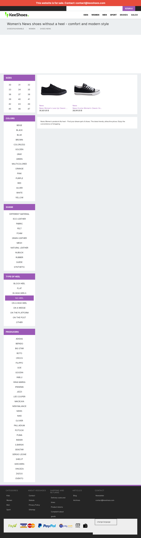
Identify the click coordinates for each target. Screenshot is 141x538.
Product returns (57, 507)
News (19, 411)
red (19, 183)
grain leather (19, 238)
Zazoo (19, 473)
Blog (75, 496)
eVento (19, 478)
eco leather (19, 219)
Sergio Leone (19, 454)
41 (29, 99)
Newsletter (100, 496)
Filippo (19, 363)
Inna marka (19, 382)
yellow (19, 197)
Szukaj (129, 8)
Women (9, 500)
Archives (76, 500)
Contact (32, 496)
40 (19, 99)
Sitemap (32, 510)
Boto (19, 353)
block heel (19, 283)
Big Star (19, 348)
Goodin (19, 372)
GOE (19, 367)
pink (19, 173)
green (19, 159)
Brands (124, 15)
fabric (19, 223)
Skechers (19, 464)
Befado (19, 343)
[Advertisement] (70, 54)
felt (19, 228)
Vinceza (19, 469)
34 (19, 89)
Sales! (134, 15)
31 (19, 84)
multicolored (19, 164)
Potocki (19, 430)
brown (19, 140)
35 (29, 89)
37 (19, 94)
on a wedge (19, 308)
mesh (19, 243)
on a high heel (19, 303)
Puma (19, 435)
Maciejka (19, 401)
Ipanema (19, 387)
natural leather (19, 248)
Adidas (19, 339)
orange (19, 168)
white (19, 192)
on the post (19, 317)
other (19, 322)
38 (29, 94)
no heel (19, 298)
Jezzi (19, 392)
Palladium (19, 425)
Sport (8, 510)
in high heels (19, 293)
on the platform (19, 312)
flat (19, 288)
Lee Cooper (19, 396)
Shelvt (19, 459)
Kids (8, 496)
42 (10, 104)
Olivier (19, 420)
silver (19, 188)
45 (10, 109)
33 (10, 89)
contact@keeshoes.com (90, 3)
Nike (19, 416)
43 (19, 104)
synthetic (19, 267)
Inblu (19, 377)
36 (10, 94)
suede (19, 262)
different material (19, 214)
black (19, 130)
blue (19, 135)
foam (19, 233)
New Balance (19, 406)
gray (19, 154)
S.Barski (19, 444)
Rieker (19, 440)
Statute (31, 500)
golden (19, 149)
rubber (19, 257)
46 (19, 109)
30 (10, 84)
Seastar (19, 449)
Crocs (19, 358)
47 (29, 109)
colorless (19, 144)
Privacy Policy (34, 505)
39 (10, 99)
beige (19, 125)
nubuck (19, 252)
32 (29, 84)
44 (29, 104)
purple (19, 178)
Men (8, 505)
